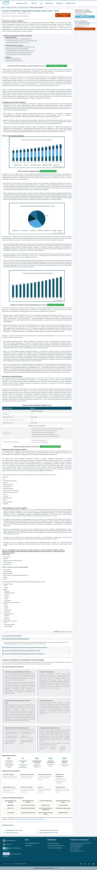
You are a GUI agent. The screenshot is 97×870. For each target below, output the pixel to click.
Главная (3, 7)
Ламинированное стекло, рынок (13, 830)
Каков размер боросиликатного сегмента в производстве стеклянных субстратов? (25, 647)
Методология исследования (82, 25)
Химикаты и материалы (11, 7)
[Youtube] (93, 863)
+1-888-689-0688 (78, 846)
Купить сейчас (86, 16)
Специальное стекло (24, 7)
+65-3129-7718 (76, 849)
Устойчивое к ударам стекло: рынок (49, 830)
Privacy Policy (57, 868)
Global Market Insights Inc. (8, 863)
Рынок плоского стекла (11, 832)
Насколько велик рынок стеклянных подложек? (16, 638)
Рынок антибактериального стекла (49, 832)
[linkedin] (81, 863)
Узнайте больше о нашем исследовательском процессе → (30, 819)
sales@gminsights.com (78, 851)
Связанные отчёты (80, 26)
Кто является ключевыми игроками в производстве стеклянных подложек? (23, 654)
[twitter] (85, 863)
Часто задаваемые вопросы (82, 23)
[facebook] (89, 863)
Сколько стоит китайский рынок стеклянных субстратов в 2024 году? (21, 650)
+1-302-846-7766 (76, 848)
